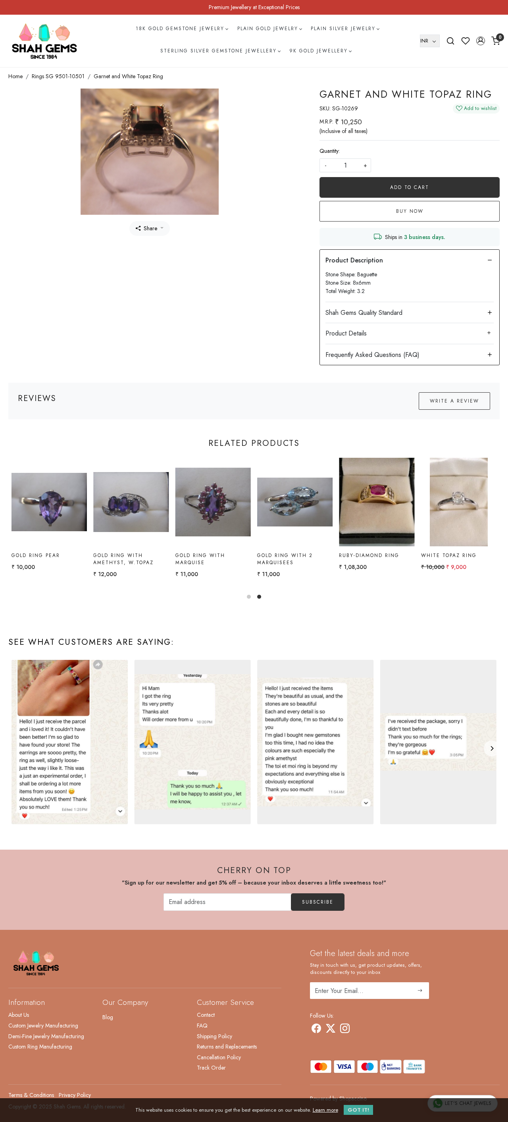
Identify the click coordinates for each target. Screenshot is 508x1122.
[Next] (492, 748)
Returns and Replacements (227, 1047)
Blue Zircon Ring (203, 555)
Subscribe (317, 902)
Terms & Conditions (31, 1095)
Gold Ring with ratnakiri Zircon (367, 559)
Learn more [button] (325, 1110)
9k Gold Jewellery (318, 50)
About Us (18, 1015)
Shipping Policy (214, 1036)
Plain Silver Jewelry (343, 28)
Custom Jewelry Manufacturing (43, 1025)
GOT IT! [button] (358, 1110)
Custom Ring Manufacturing (40, 1047)
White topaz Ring (121, 555)
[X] (330, 1029)
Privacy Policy (75, 1095)
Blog (107, 1017)
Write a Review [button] (454, 401)
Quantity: (329, 151)
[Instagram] (345, 1029)
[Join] (420, 990)
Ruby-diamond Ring (42, 555)
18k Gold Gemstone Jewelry (180, 28)
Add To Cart (409, 187)
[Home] (44, 41)
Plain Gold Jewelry (267, 28)
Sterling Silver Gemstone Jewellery (218, 50)
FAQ (202, 1025)
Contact (206, 1015)
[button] (480, 41)
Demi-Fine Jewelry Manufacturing (46, 1036)
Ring (265, 555)
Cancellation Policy (219, 1057)
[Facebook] (316, 1029)
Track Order (211, 1068)
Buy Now (409, 211)
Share (150, 228)
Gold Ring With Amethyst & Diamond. (456, 559)
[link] (450, 41)
